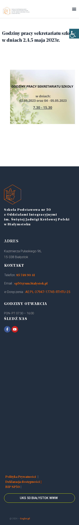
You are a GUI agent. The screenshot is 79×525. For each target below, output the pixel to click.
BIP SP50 (12, 487)
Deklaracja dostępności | (23, 482)
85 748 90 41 (25, 275)
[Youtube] (15, 329)
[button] (74, 9)
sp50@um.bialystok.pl (31, 283)
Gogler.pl (25, 519)
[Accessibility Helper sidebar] (74, 33)
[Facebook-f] (7, 329)
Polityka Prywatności (20, 477)
